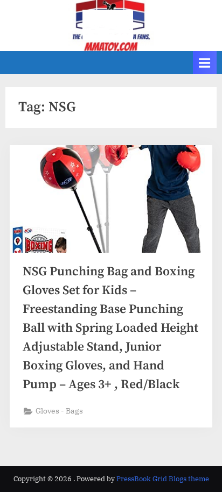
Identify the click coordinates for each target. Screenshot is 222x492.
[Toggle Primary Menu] (205, 62)
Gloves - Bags (59, 411)
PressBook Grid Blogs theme (162, 478)
